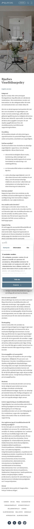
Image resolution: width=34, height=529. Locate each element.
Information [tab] (17, 247)
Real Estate (19, 512)
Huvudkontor (25, 502)
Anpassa (16, 285)
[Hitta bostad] (28, 3)
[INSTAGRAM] (19, 522)
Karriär (6, 502)
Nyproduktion (10, 515)
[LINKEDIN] (14, 522)
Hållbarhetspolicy (14, 508)
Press (18, 502)
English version (6, 89)
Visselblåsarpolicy (10, 505)
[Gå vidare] (17, 68)
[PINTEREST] (24, 522)
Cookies (23, 508)
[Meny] (31, 2)
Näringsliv (27, 512)
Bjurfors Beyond (8, 512)
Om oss (12, 502)
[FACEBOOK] (9, 522)
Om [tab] (28, 247)
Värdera (22, 2)
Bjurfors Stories (22, 515)
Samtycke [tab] (6, 247)
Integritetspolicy (24, 505)
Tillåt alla (17, 279)
